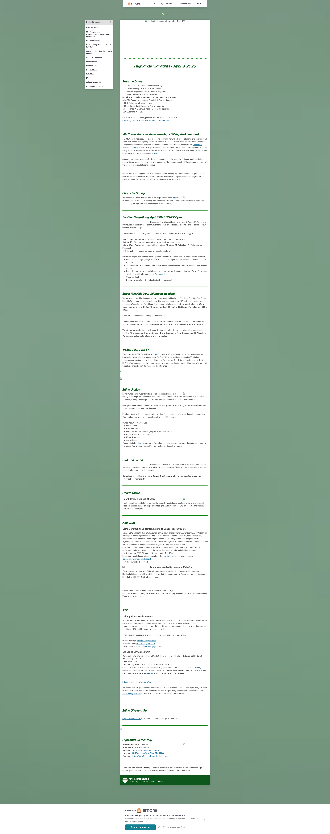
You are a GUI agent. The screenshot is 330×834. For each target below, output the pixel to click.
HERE (156, 354)
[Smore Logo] (133, 4)
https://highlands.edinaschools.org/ (146, 750)
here (155, 153)
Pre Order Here (161, 274)
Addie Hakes (195, 667)
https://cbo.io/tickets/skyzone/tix (136, 682)
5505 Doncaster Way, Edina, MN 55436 (147, 753)
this (174, 198)
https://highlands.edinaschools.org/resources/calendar (145, 120)
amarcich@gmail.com (145, 643)
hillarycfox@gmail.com (146, 641)
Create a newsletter (140, 827)
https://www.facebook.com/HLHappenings (150, 756)
